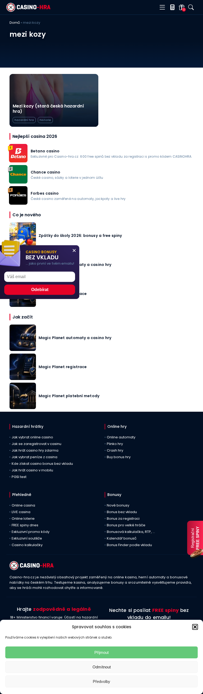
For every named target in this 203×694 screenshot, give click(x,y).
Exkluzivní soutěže (27, 538)
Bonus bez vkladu (122, 511)
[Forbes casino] (18, 203)
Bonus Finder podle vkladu (129, 544)
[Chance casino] (18, 182)
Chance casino (46, 172)
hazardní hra (24, 120)
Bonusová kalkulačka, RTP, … (131, 531)
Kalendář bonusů (121, 538)
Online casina (23, 505)
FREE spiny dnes (25, 525)
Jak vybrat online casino (32, 437)
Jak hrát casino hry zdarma (35, 450)
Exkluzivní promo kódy (30, 531)
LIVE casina (21, 511)
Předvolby (101, 681)
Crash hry (115, 450)
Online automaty (121, 437)
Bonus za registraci (123, 518)
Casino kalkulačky (27, 544)
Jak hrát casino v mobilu (32, 470)
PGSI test (19, 476)
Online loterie (23, 518)
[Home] (28, 10)
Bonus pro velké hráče (126, 525)
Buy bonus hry (119, 456)
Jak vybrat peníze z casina (34, 456)
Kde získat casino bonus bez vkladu (42, 463)
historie (45, 120)
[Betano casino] (18, 161)
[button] (195, 627)
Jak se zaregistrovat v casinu (36, 443)
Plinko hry (115, 443)
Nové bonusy (118, 505)
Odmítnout (102, 667)
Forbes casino (45, 193)
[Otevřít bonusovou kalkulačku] (171, 7)
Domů (15, 22)
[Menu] (162, 7)
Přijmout (101, 652)
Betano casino (45, 151)
